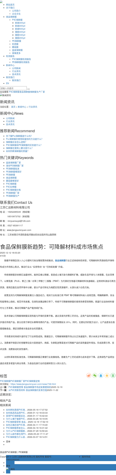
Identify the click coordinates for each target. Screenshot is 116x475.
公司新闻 (16, 68)
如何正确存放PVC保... (16, 424)
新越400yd (20, 25)
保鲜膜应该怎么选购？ (16, 141)
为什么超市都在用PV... (16, 433)
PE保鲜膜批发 (12, 168)
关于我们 (10, 7)
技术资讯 (16, 74)
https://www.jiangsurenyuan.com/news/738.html (33, 383)
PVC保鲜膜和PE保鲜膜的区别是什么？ (24, 144)
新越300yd (20, 22)
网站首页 (10, 4)
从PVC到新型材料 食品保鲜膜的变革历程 (27, 389)
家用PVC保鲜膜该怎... (16, 415)
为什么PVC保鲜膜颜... (16, 430)
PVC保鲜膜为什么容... (16, 436)
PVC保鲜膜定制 (32, 380)
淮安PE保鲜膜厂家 (15, 165)
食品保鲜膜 (11, 16)
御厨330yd (20, 34)
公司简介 (16, 10)
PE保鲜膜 (16, 40)
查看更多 (16, 52)
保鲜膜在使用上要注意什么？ (20, 147)
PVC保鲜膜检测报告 (21, 59)
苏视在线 (77, 456)
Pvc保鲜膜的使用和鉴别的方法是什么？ (24, 138)
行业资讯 (16, 71)
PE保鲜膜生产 (12, 195)
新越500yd (20, 28)
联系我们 (10, 77)
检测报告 (10, 55)
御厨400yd (20, 31)
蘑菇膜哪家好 (12, 180)
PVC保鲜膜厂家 (17, 380)
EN (7, 83)
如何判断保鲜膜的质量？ (17, 150)
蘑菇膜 (15, 46)
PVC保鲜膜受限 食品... (16, 421)
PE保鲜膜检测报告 (21, 62)
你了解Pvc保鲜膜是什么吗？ (19, 135)
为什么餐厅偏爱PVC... (16, 418)
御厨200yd (20, 37)
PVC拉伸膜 (11, 186)
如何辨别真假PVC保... (16, 409)
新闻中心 (10, 65)
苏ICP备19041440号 (63, 456)
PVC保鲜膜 (17, 19)
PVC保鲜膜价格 (13, 189)
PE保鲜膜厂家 (12, 192)
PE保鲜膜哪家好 (13, 171)
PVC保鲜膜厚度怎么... (16, 427)
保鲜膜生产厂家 (37, 91)
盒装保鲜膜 (17, 49)
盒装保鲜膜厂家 (13, 162)
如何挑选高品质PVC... (16, 412)
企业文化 (16, 13)
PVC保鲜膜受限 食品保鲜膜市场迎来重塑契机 (29, 386)
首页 (13, 106)
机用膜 (15, 43)
